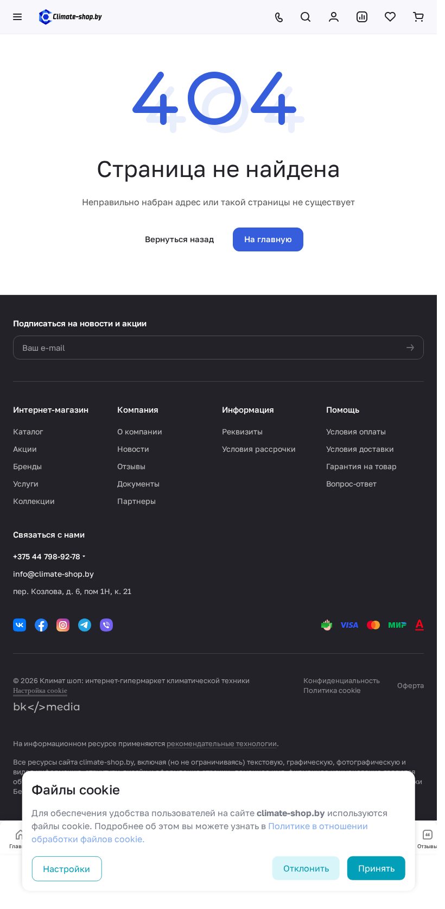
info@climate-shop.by (53, 573)
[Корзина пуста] (418, 16)
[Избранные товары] (390, 16)
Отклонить (306, 868)
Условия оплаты (356, 431)
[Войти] (333, 16)
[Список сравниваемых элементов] (362, 16)
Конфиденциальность (341, 680)
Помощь (342, 409)
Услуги (26, 483)
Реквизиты (242, 431)
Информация (248, 409)
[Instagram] (62, 625)
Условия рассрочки (259, 448)
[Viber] (106, 625)
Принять (376, 868)
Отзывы (131, 466)
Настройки (66, 868)
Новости (133, 448)
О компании (139, 431)
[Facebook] (41, 625)
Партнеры (136, 501)
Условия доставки (360, 448)
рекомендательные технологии (222, 743)
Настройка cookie (40, 690)
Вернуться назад (179, 239)
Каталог (28, 431)
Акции (25, 448)
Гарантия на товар (361, 466)
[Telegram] (84, 625)
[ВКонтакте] (19, 625)
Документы (138, 483)
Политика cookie (332, 690)
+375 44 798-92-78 (46, 556)
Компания (137, 409)
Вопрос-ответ (351, 483)
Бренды (27, 466)
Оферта (410, 685)
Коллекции (34, 501)
